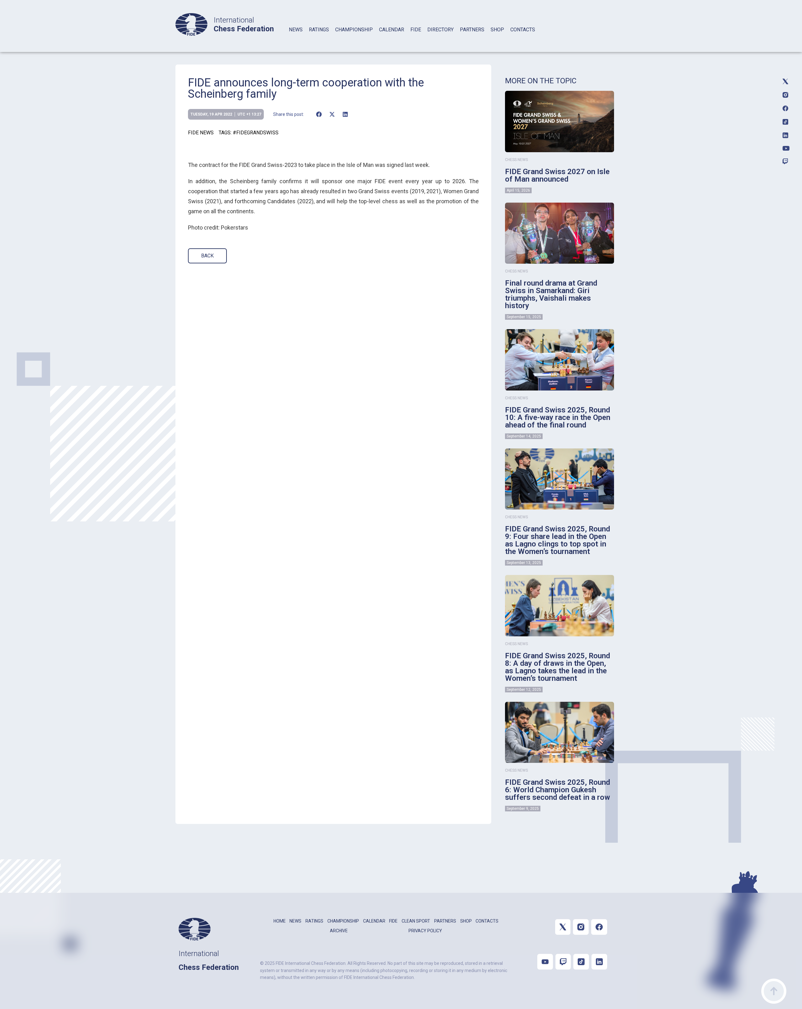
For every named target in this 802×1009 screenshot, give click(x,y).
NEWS (296, 30)
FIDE (415, 30)
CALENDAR (391, 30)
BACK (207, 256)
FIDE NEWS (201, 133)
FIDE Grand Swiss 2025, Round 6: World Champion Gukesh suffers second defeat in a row (557, 790)
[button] (318, 114)
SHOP (497, 30)
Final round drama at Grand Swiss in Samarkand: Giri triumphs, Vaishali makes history (551, 294)
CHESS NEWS (516, 160)
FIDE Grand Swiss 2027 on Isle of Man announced (557, 175)
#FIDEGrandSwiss (256, 133)
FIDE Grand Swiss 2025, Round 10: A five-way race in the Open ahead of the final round (557, 417)
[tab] (295, 37)
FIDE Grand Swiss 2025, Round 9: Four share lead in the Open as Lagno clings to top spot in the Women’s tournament (557, 540)
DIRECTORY (440, 30)
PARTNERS (472, 30)
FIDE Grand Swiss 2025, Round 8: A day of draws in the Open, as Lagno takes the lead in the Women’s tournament (557, 667)
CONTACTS (522, 30)
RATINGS (319, 30)
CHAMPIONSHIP (354, 30)
